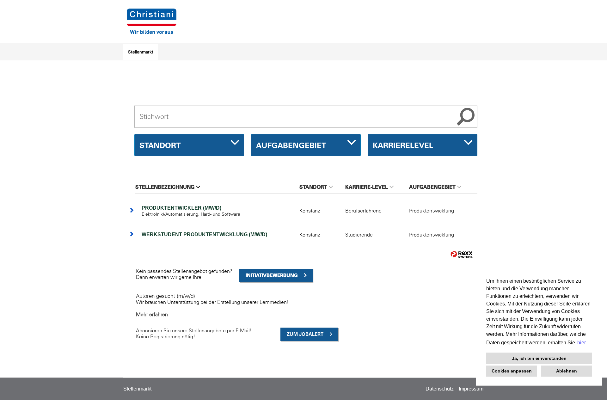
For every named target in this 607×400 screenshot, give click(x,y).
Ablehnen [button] (566, 370)
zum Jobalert (305, 334)
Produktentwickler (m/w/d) (181, 208)
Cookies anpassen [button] (512, 370)
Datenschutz (440, 388)
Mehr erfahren (152, 314)
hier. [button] (582, 342)
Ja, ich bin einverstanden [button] (539, 358)
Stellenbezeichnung (164, 187)
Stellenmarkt (140, 52)
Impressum (471, 388)
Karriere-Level (366, 187)
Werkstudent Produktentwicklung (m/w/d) (204, 234)
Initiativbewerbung (272, 275)
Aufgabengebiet (432, 187)
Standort (313, 187)
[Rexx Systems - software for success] (462, 254)
